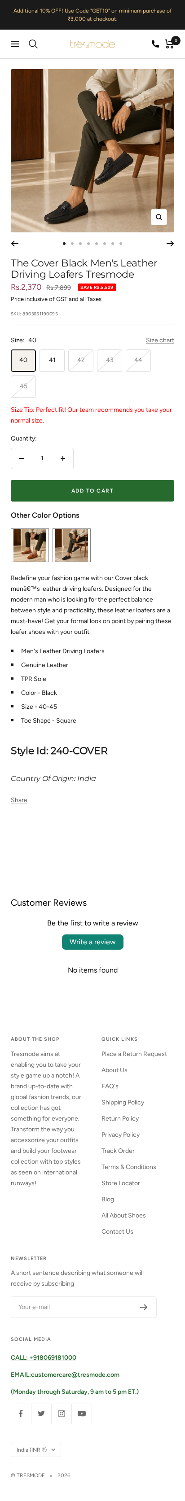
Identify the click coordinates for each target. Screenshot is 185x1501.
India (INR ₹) (32, 1450)
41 (52, 360)
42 (81, 360)
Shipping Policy (122, 1102)
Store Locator (120, 1183)
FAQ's (110, 1086)
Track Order (118, 1151)
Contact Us (117, 1231)
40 (23, 360)
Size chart (160, 340)
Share (19, 800)
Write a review (93, 942)
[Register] (144, 1307)
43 (110, 360)
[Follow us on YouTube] (81, 1414)
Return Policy (120, 1118)
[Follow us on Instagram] (61, 1414)
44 (138, 360)
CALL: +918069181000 (43, 1357)
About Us (114, 1070)
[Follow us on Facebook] (21, 1414)
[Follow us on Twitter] (41, 1414)
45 (23, 386)
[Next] (170, 243)
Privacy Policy (120, 1135)
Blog (107, 1199)
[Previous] (14, 243)
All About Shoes (123, 1215)
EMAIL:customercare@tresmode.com (65, 1375)
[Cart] (169, 43)
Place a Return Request (134, 1054)
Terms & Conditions (128, 1167)
